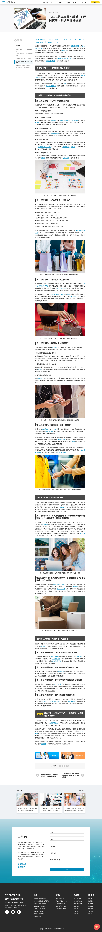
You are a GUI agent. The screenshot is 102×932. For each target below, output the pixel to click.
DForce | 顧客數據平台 (40, 903)
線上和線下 (45, 429)
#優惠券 (57, 42)
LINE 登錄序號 (56, 661)
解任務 (63, 294)
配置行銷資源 (75, 46)
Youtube (90, 914)
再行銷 (43, 158)
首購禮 (37, 122)
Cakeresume (91, 908)
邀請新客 (75, 120)
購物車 (40, 378)
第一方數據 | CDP (60, 903)
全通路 (73, 442)
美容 (58, 584)
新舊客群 (53, 120)
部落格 (50, 12)
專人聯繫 (95, 2)
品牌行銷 (55, 12)
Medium (90, 906)
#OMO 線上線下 (40, 42)
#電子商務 (49, 42)
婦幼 (54, 584)
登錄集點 (61, 671)
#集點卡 (57, 39)
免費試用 (79, 656)
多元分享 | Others (61, 908)
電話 (51, 839)
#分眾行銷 (64, 39)
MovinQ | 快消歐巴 (39, 914)
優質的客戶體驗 (61, 452)
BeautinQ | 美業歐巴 (39, 906)
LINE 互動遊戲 (54, 656)
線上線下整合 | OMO (61, 901)
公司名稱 (53, 853)
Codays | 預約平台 (39, 916)
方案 (68, 2)
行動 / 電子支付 (44, 286)
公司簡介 (90, 898)
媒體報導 (90, 903)
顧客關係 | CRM (60, 898)
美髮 (63, 584)
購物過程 (64, 50)
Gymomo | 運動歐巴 (39, 908)
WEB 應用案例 (78, 903)
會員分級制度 (61, 439)
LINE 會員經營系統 (54, 701)
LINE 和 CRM (71, 701)
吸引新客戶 (67, 59)
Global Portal (44, 2)
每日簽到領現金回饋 (44, 147)
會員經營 (60, 59)
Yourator (90, 911)
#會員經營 (81, 39)
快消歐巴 (44, 701)
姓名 (51, 832)
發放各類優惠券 (54, 133)
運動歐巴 (76, 914)
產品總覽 (21, 867)
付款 (39, 369)
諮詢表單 (43, 744)
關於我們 (84, 2)
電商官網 (55, 347)
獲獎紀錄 (90, 901)
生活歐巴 (76, 911)
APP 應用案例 (77, 898)
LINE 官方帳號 (58, 684)
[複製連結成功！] (21, 40)
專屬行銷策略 (64, 120)
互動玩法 (74, 296)
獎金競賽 (45, 524)
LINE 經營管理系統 (53, 723)
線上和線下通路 (62, 288)
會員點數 (57, 294)
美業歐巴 (76, 906)
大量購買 (75, 587)
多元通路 (55, 429)
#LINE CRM (50, 39)
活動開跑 (82, 533)
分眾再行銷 (66, 158)
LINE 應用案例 (78, 901)
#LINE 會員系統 (40, 39)
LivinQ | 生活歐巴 (39, 911)
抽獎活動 (61, 507)
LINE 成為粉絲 (56, 659)
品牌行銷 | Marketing (62, 906)
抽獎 (51, 294)
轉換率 (73, 147)
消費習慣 (43, 646)
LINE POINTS (61, 589)
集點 (68, 294)
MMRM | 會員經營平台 (40, 898)
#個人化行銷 (72, 39)
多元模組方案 (22, 864)
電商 (65, 84)
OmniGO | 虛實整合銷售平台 (42, 901)
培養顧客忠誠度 (50, 61)
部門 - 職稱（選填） (55, 860)
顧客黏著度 (66, 147)
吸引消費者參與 (51, 86)
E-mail (52, 846)
